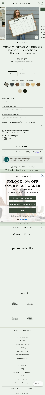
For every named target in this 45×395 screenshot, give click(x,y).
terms (21, 219)
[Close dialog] (42, 175)
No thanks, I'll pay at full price (22, 216)
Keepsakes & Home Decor (22, 204)
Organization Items (22, 198)
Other (22, 210)
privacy (26, 219)
